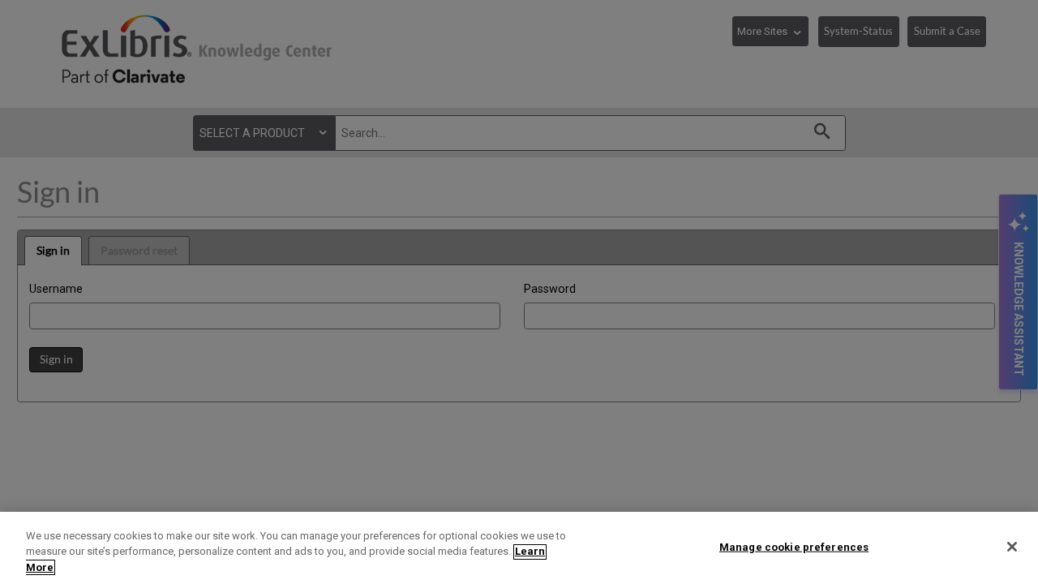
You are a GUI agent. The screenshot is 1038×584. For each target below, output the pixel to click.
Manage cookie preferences (794, 546)
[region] (519, 548)
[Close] (1012, 547)
